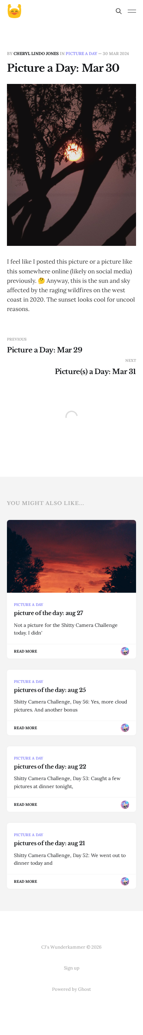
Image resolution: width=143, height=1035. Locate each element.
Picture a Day (81, 53)
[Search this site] (118, 11)
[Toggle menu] (132, 11)
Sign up (71, 968)
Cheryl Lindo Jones (36, 53)
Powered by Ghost (71, 989)
